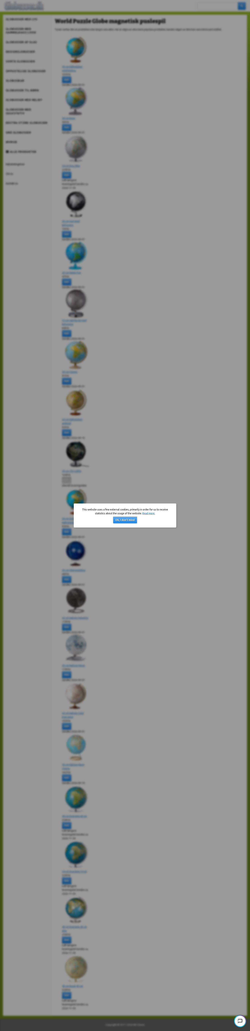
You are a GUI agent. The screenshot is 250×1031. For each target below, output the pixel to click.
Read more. (148, 513)
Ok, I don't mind (125, 520)
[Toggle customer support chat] (240, 1021)
